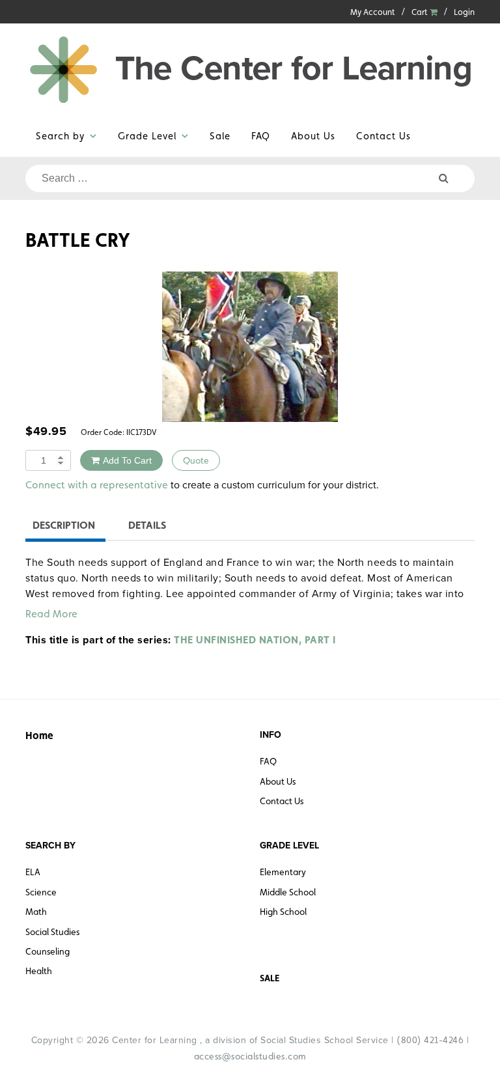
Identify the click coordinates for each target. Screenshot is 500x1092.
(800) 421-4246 (430, 1040)
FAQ (260, 135)
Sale (220, 135)
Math (36, 911)
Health (38, 971)
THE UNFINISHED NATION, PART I (255, 640)
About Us (313, 135)
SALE (269, 978)
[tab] (63, 527)
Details (147, 525)
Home (39, 735)
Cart (420, 12)
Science (41, 892)
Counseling (47, 951)
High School (283, 911)
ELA (32, 872)
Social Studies (52, 932)
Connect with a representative (96, 485)
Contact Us (383, 135)
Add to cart (127, 460)
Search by (60, 135)
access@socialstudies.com (250, 1056)
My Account (372, 12)
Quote (196, 460)
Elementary (283, 872)
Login (464, 12)
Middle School (288, 892)
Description (64, 525)
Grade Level (147, 135)
